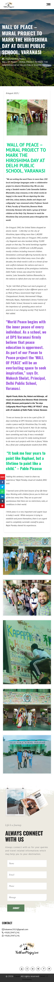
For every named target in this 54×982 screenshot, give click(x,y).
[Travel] (9, 5)
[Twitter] (49, 969)
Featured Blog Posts (15, 58)
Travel (17, 976)
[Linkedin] (33, 969)
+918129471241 (12, 932)
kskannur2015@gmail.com (16, 929)
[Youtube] (22, 969)
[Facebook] (44, 969)
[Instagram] (27, 969)
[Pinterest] (38, 969)
